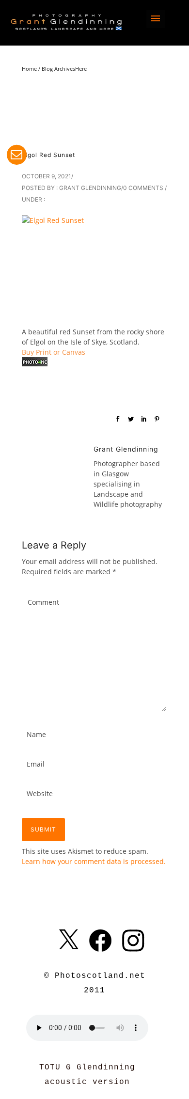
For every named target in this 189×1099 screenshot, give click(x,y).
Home (29, 68)
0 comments (143, 187)
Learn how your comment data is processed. (94, 861)
